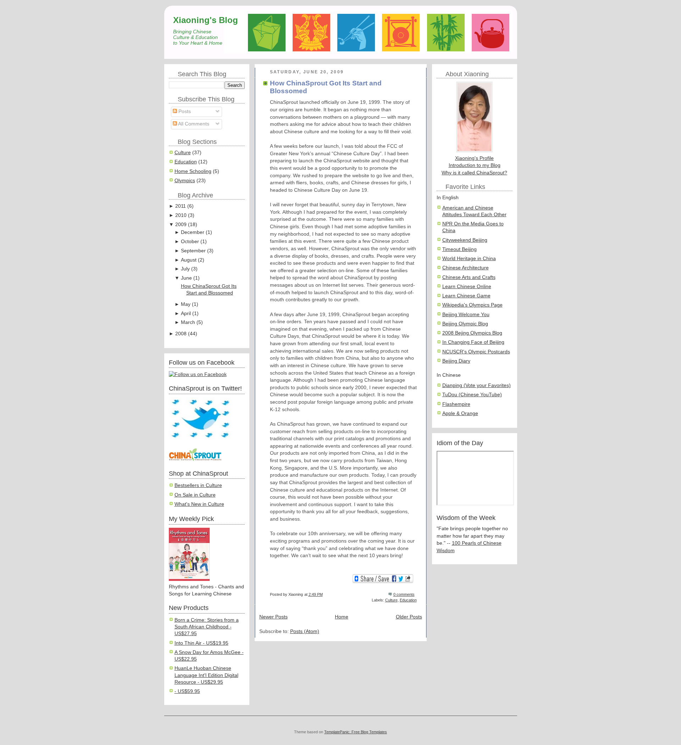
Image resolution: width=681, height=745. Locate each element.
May (185, 304)
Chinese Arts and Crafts (468, 277)
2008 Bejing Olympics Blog (472, 333)
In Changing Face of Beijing (473, 342)
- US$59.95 (187, 691)
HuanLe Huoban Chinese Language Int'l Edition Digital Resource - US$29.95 (206, 675)
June (186, 278)
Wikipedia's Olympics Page (472, 305)
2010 (181, 215)
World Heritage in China (469, 258)
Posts (184, 111)
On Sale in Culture (195, 495)
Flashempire (456, 404)
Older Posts (409, 617)
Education (186, 161)
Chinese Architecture (465, 267)
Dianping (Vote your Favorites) (476, 385)
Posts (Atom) (304, 631)
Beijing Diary (456, 361)
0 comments (404, 594)
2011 (180, 206)
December (192, 232)
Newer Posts (273, 617)
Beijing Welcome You (465, 314)
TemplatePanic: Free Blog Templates (355, 732)
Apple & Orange (460, 413)
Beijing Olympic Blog (465, 323)
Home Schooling (193, 171)
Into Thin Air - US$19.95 (201, 643)
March (188, 322)
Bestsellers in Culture (198, 485)
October (190, 241)
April (186, 313)
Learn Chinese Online (466, 286)
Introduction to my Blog (474, 165)
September (193, 250)
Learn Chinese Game (466, 295)
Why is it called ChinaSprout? (474, 172)
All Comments (193, 124)
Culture (183, 152)
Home (341, 617)
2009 (181, 224)
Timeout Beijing (459, 249)
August (188, 260)
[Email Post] (416, 594)
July (185, 268)
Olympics (185, 180)
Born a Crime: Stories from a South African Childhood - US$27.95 (207, 627)
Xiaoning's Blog (205, 20)
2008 (181, 333)
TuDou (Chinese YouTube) (472, 394)
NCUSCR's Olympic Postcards (476, 351)
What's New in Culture (199, 504)
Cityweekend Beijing (464, 240)
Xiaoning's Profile (474, 158)
